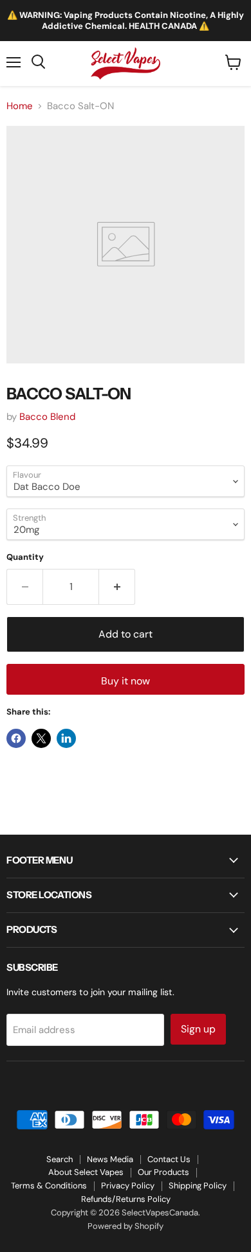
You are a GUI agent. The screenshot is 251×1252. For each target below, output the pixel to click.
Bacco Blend (47, 416)
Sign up (198, 1029)
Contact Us (169, 1159)
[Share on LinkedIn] (66, 738)
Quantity (25, 557)
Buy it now (125, 681)
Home (19, 106)
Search (59, 1159)
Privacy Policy (127, 1185)
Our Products (163, 1172)
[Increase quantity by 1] (117, 587)
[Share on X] (41, 738)
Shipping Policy (198, 1185)
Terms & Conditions (49, 1185)
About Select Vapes (86, 1172)
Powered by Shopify (125, 1226)
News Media (110, 1159)
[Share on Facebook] (16, 738)
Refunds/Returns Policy (126, 1199)
